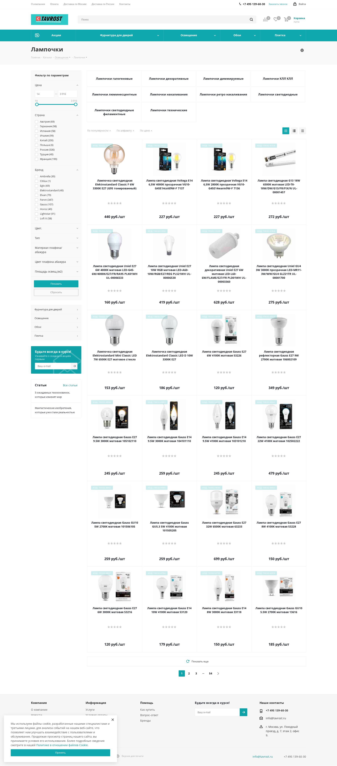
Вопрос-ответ (149, 715)
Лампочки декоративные (169, 78)
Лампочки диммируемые (223, 78)
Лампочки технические (168, 110)
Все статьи (70, 385)
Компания (39, 703)
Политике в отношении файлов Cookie (62, 745)
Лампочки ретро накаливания (223, 94)
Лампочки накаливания (169, 94)
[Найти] (251, 19)
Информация (96, 703)
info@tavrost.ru (276, 718)
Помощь (146, 703)
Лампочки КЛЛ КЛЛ (278, 78)
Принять (60, 752)
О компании (39, 709)
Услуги (90, 709)
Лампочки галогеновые (114, 78)
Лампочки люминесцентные (114, 94)
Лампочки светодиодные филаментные (114, 112)
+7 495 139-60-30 (277, 710)
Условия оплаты (96, 715)
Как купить (147, 709)
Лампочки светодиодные (278, 94)
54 (210, 673)
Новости (36, 715)
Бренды (145, 720)
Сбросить (56, 292)
